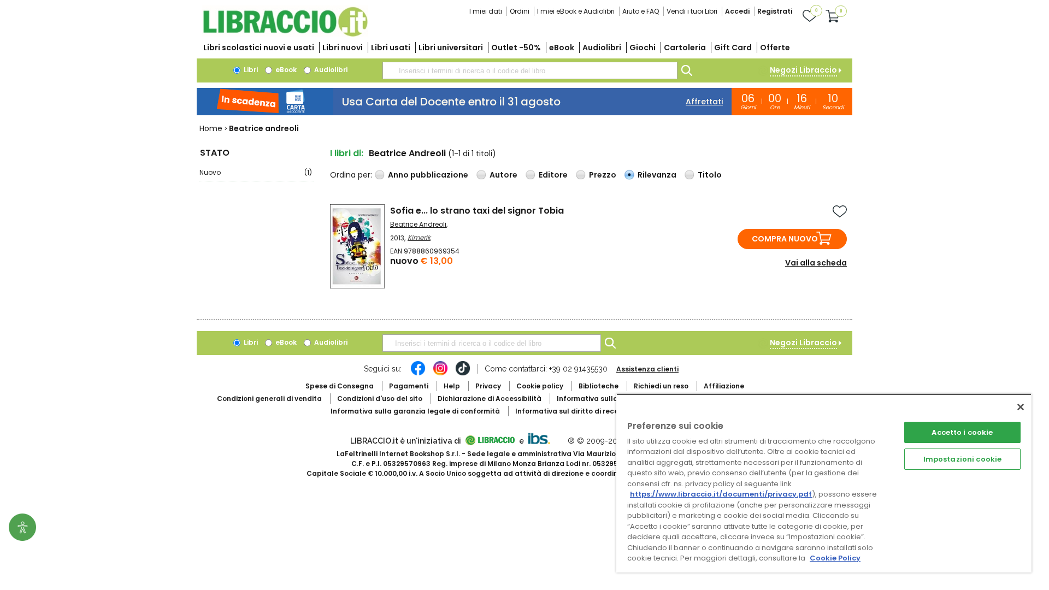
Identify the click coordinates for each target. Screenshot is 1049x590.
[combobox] (529, 70)
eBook (561, 47)
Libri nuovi (342, 47)
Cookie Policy (835, 558)
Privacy (488, 386)
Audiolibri (601, 47)
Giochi (642, 47)
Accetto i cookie (962, 432)
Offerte (775, 47)
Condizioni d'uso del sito (379, 398)
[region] (824, 483)
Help (452, 386)
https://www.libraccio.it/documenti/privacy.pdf (721, 494)
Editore (553, 174)
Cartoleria (685, 47)
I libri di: (346, 153)
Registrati (774, 11)
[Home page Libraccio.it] (285, 34)
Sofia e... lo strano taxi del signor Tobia (477, 210)
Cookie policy (539, 386)
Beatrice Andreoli (418, 224)
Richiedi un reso (661, 386)
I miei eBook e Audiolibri (576, 11)
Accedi (737, 11)
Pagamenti (408, 386)
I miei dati (485, 11)
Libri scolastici (258, 47)
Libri (250, 69)
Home (210, 128)
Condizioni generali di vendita (269, 398)
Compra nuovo (785, 238)
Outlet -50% (516, 47)
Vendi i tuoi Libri (692, 11)
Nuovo (255, 172)
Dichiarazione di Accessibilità (489, 398)
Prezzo (602, 174)
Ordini (519, 11)
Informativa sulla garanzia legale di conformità (415, 411)
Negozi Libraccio (803, 69)
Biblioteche (598, 386)
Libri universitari (451, 47)
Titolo (710, 174)
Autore (503, 174)
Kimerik (419, 237)
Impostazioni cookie (962, 459)
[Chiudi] (1020, 407)
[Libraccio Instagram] (440, 373)
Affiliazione (724, 386)
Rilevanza (657, 174)
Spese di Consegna (339, 386)
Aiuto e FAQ (640, 11)
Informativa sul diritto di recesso (572, 411)
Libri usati (390, 47)
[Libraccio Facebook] (418, 373)
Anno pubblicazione (428, 174)
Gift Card (733, 47)
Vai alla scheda (816, 262)
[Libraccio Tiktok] (462, 373)
